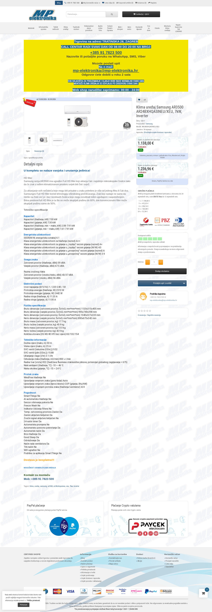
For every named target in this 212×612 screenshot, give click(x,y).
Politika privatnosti (88, 569)
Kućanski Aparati (139, 28)
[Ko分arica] (203, 594)
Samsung (149, 124)
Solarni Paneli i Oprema (110, 28)
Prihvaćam (23, 605)
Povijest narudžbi (172, 561)
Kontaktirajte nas (115, 558)
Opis (28, 151)
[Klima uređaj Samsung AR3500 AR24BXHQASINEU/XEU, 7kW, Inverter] (78, 116)
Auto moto (129, 28)
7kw (71, 486)
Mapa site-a (113, 564)
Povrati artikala (115, 561)
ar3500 (50, 486)
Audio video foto (100, 28)
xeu (67, 486)
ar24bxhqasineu (59, 486)
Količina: (141, 262)
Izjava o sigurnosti (88, 567)
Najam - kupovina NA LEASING (178, 28)
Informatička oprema (43, 28)
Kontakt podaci (87, 561)
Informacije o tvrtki (88, 572)
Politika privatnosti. (33, 600)
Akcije (139, 561)
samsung (43, 486)
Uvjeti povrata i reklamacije (91, 581)
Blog (83, 558)
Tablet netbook (55, 28)
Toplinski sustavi (76, 28)
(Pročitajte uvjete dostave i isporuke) (158, 132)
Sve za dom (148, 28)
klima (32, 486)
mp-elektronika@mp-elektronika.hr (106, 70)
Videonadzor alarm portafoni (89, 28)
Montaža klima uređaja (167, 28)
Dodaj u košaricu (162, 271)
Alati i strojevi (120, 28)
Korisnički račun (172, 558)
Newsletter (170, 567)
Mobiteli (31, 28)
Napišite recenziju (154, 315)
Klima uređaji (65, 28)
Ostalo (157, 28)
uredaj (36, 486)
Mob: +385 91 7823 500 (39, 478)
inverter (76, 486)
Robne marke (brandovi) (146, 558)
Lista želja (169, 564)
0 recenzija (142, 315)
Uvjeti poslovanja (87, 575)
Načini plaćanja (86, 564)
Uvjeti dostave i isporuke (90, 578)
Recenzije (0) (39, 151)
